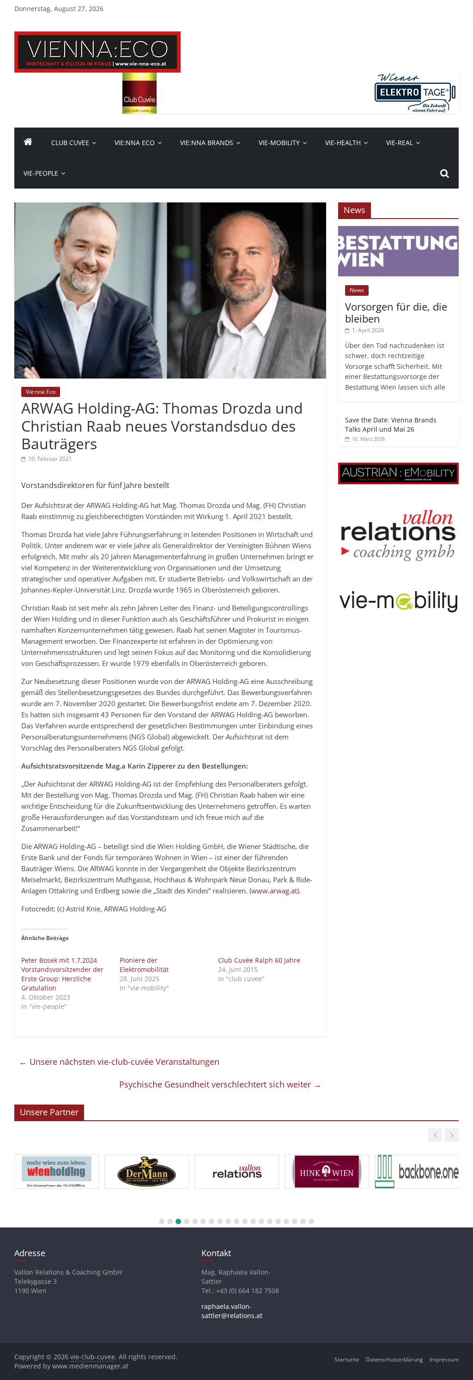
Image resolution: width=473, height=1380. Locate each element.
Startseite (346, 1359)
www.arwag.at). (276, 890)
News (357, 290)
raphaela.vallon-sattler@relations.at (231, 1311)
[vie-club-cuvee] (97, 37)
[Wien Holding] (56, 1155)
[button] (435, 1135)
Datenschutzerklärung (394, 1359)
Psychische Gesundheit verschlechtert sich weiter (220, 1084)
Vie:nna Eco (135, 142)
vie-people (41, 173)
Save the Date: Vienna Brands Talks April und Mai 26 (391, 424)
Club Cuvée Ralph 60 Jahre (259, 960)
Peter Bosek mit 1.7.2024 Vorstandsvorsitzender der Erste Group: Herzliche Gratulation (62, 974)
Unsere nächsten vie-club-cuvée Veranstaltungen (119, 1061)
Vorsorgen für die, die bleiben (396, 312)
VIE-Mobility (279, 142)
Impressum (444, 1359)
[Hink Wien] (327, 1155)
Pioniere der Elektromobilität (144, 965)
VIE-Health (343, 142)
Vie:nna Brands (206, 142)
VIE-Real (399, 142)
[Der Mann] (146, 1155)
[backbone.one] (417, 1155)
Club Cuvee (70, 142)
